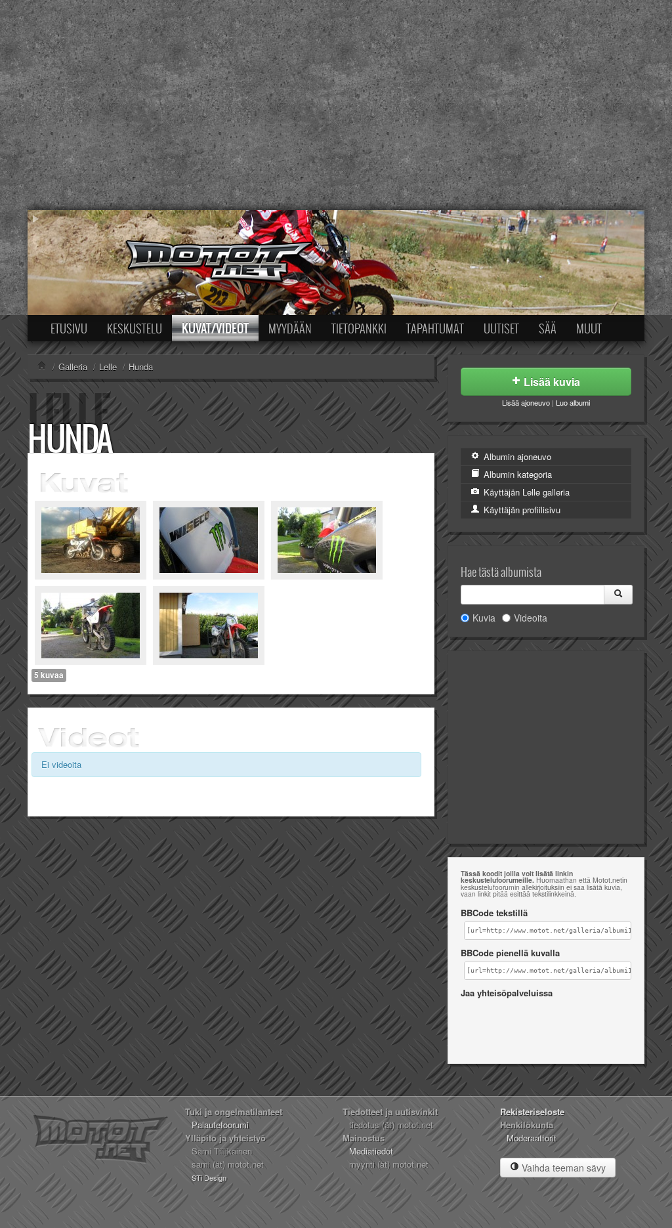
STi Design (209, 1177)
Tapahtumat (435, 328)
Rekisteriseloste (532, 1111)
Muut (589, 328)
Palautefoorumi (220, 1124)
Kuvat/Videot (215, 328)
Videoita (530, 617)
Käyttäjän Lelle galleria (525, 492)
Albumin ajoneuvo (516, 456)
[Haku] (618, 594)
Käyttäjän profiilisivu (520, 509)
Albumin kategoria (516, 474)
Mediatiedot (371, 1151)
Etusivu (69, 328)
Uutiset (501, 328)
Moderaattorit (531, 1138)
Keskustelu (134, 328)
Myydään (290, 328)
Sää (547, 328)
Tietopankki (359, 328)
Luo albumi (573, 402)
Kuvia (483, 617)
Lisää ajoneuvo (526, 402)
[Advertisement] (336, 105)
